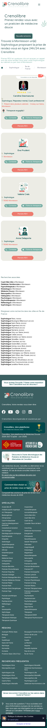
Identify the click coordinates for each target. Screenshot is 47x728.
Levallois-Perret (15, 364)
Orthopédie (28, 561)
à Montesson (12, 282)
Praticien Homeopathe (31, 572)
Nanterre (12, 330)
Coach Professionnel (8, 520)
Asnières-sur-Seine (16, 337)
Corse (4, 637)
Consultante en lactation (10, 528)
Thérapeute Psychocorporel (33, 618)
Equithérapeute (7, 536)
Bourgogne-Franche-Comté (33, 632)
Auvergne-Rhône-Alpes (9, 632)
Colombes (13, 342)
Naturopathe (28, 558)
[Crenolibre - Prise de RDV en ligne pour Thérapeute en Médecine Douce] (15, 4)
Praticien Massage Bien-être (11, 577)
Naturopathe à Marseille (32, 675)
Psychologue (6, 598)
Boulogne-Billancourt (17, 321)
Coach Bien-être (29, 518)
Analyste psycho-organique (11, 510)
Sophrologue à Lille (8, 672)
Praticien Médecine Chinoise (11, 580)
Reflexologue (6, 604)
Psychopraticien (7, 601)
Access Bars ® (6, 507)
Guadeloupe (6, 640)
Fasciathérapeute (30, 539)
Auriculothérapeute (30, 512)
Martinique (5, 645)
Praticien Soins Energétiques (11, 588)
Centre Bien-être (29, 515)
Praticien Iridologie (8, 574)
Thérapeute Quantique (9, 620)
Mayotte (27, 645)
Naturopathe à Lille (30, 678)
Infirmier (4, 550)
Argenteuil (13, 326)
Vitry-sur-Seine (15, 332)
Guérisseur (27, 544)
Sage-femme (28, 607)
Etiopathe (5, 539)
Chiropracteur (6, 518)
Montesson (41, 68)
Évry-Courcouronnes (17, 362)
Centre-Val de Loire (30, 634)
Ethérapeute (28, 536)
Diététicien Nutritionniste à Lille (34, 683)
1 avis (29, 92)
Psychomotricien (29, 598)
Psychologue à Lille (30, 672)
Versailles (12, 339)
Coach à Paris (6, 681)
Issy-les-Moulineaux (17, 360)
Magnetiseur (28, 553)
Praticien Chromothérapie (10, 569)
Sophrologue (14, 68)
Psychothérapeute (30, 601)
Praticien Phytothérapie (32, 580)
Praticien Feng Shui (8, 572)
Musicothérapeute (30, 555)
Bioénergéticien (7, 515)
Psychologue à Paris (8, 665)
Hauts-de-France (7, 643)
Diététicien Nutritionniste (32, 531)
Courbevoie (13, 348)
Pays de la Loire (29, 651)
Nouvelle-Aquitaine (30, 648)
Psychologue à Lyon (30, 681)
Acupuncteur (28, 507)
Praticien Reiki (6, 585)
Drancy (12, 358)
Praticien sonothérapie (9, 596)
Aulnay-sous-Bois (16, 346)
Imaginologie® (29, 547)
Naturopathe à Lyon (8, 668)
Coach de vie (28, 520)
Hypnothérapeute (7, 547)
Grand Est (27, 637)
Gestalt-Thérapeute (30, 542)
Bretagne (5, 634)
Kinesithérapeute (7, 553)
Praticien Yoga (6, 591)
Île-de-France (27, 68)
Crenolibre (6, 404)
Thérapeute (28, 612)
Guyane (26, 640)
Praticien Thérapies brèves (33, 588)
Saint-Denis (13, 323)
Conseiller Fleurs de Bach (32, 523)
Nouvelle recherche (23, 36)
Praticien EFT (28, 569)
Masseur (5, 555)
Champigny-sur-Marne (18, 353)
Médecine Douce (7, 558)
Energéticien (28, 533)
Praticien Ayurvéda (30, 564)
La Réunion (28, 643)
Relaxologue (28, 604)
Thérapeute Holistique (9, 618)
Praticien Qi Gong (30, 583)
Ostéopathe (6, 564)
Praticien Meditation (31, 577)
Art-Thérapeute (7, 512)
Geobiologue (6, 542)
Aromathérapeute (30, 510)
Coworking (27, 528)
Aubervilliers (13, 344)
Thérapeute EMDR (30, 615)
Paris (11, 319)
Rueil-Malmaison (15, 351)
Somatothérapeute (30, 609)
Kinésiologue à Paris (8, 675)
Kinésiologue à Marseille (10, 683)
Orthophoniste (6, 561)
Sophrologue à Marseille (32, 665)
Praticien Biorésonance (31, 566)
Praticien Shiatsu (29, 585)
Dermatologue (6, 531)
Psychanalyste (29, 596)
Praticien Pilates (7, 583)
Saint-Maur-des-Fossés (18, 355)
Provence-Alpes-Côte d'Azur (11, 654)
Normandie (5, 648)
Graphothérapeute (8, 544)
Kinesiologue (28, 550)
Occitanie (5, 651)
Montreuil (13, 328)
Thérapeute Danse (8, 615)
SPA (3, 607)
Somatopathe (6, 609)
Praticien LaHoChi (30, 574)
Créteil (11, 335)
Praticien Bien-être (8, 566)
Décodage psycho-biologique (11, 533)
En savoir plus (13, 720)
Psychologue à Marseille (10, 678)
